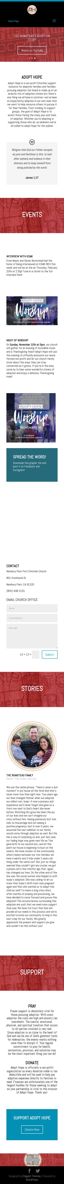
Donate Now (32, 1129)
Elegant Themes (31, 1176)
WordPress (32, 1180)
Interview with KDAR (19, 256)
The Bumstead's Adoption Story (32, 38)
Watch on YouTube (32, 50)
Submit (49, 654)
